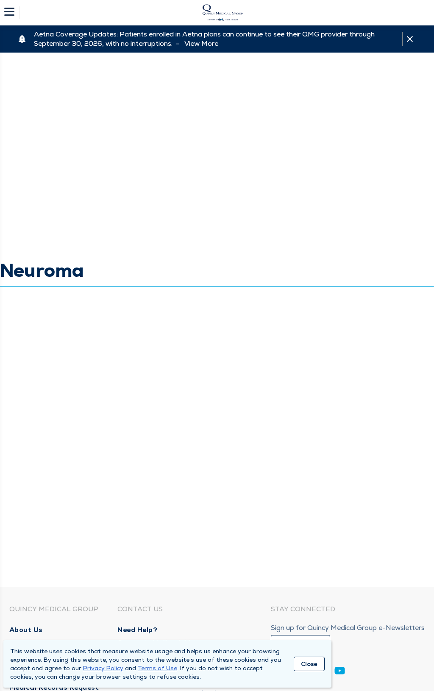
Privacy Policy (103, 668)
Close (309, 664)
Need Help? (137, 629)
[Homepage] (222, 12)
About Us (26, 629)
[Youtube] (339, 672)
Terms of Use (157, 668)
